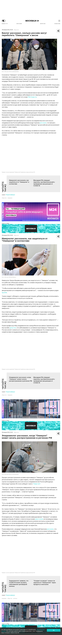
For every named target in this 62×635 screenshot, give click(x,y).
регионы (15, 598)
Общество (16, 30)
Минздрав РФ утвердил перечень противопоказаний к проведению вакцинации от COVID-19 (44, 183)
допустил (13, 328)
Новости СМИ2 (5, 223)
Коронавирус (10, 195)
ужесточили (39, 519)
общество (4, 197)
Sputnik (4, 293)
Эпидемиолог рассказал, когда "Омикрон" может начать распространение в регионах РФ (20, 379)
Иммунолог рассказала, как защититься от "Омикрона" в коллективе (19, 182)
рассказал (43, 123)
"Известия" (37, 484)
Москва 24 (31, 21)
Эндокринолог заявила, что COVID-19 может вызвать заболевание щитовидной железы (18, 583)
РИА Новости (32, 97)
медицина (10, 197)
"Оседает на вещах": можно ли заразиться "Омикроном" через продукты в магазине (44, 582)
